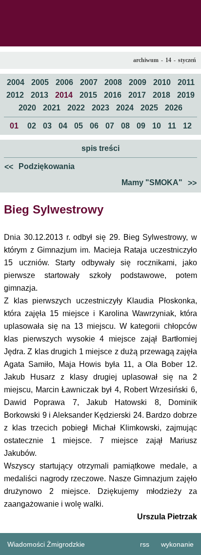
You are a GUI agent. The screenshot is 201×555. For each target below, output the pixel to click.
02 (31, 126)
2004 (15, 82)
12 (187, 126)
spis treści (100, 148)
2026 (173, 108)
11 (172, 126)
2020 (27, 108)
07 (109, 126)
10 (156, 126)
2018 (161, 95)
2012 (15, 95)
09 (141, 126)
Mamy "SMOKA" (159, 182)
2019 (186, 95)
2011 (186, 82)
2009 (137, 82)
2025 (149, 108)
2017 (137, 95)
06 (94, 126)
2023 (100, 108)
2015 (88, 95)
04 (63, 126)
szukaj (190, 10)
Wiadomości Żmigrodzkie (46, 544)
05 (78, 126)
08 (125, 126)
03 (47, 126)
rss (144, 544)
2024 (125, 108)
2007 (89, 82)
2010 (162, 82)
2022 (76, 108)
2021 (51, 108)
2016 (112, 95)
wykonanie (177, 544)
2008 (113, 82)
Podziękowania (39, 166)
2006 (64, 82)
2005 (40, 82)
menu (10, 10)
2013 (39, 95)
